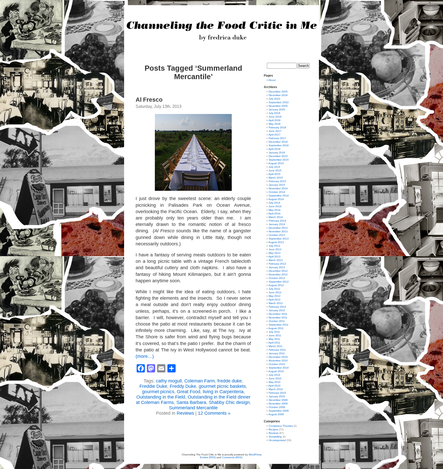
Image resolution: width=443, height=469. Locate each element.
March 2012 (276, 303)
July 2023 (274, 98)
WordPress (255, 454)
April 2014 (274, 213)
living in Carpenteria (223, 391)
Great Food (188, 391)
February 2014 (277, 220)
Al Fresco (149, 99)
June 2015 (275, 170)
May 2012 (274, 296)
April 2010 (274, 385)
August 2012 (276, 285)
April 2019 (274, 120)
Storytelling (275, 436)
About (272, 80)
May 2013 (274, 253)
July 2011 (274, 331)
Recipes (273, 429)
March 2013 (276, 260)
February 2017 (277, 138)
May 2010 (274, 382)
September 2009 (279, 410)
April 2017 (274, 134)
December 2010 (278, 357)
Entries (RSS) (208, 457)
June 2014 (275, 206)
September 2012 (279, 281)
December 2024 (278, 95)
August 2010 (276, 371)
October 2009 (277, 407)
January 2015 (277, 184)
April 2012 (274, 299)
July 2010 (274, 374)
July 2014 (274, 202)
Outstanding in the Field (160, 397)
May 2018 (274, 123)
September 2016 (279, 145)
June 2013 (275, 249)
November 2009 (278, 403)
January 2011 (277, 353)
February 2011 (277, 349)
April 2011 (274, 342)
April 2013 (274, 256)
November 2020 (278, 106)
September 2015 (279, 159)
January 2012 (277, 310)
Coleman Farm (199, 380)
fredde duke (229, 380)
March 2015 (276, 177)
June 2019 (275, 116)
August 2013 (276, 242)
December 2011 (278, 313)
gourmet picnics (158, 391)
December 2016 (278, 141)
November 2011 (278, 317)
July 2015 (274, 166)
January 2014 (277, 224)
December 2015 (278, 156)
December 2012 (278, 270)
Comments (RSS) (232, 457)
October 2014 (277, 192)
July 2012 (274, 288)
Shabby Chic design (229, 402)
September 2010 (279, 367)
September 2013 (279, 238)
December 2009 (278, 400)
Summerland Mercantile (193, 407)
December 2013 (278, 227)
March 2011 (276, 346)
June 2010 (275, 378)
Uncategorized (277, 440)
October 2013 (277, 235)
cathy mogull (169, 380)
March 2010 (276, 389)
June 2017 (275, 131)
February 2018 (277, 127)
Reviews (185, 413)
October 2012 (277, 278)
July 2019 (274, 113)
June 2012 (275, 292)
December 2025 (278, 91)
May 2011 (274, 339)
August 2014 (276, 199)
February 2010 (277, 392)
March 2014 (276, 217)
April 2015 (274, 174)
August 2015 (276, 163)
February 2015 (277, 181)
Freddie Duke (153, 386)
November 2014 (278, 188)
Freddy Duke (183, 386)
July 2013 (274, 245)
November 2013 (278, 231)
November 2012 (278, 274)
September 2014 (279, 195)
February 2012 (277, 306)
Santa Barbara (191, 402)
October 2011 (277, 321)
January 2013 (277, 267)
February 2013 (277, 263)
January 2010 (277, 396)
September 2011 (278, 324)
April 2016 (274, 149)
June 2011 (275, 335)
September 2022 (279, 102)
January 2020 (277, 109)
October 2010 (277, 364)
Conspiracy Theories (281, 425)
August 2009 (276, 414)
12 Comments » (214, 413)
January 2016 (277, 152)
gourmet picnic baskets (222, 386)
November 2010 (278, 360)
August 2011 (276, 328)
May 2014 (274, 210)
